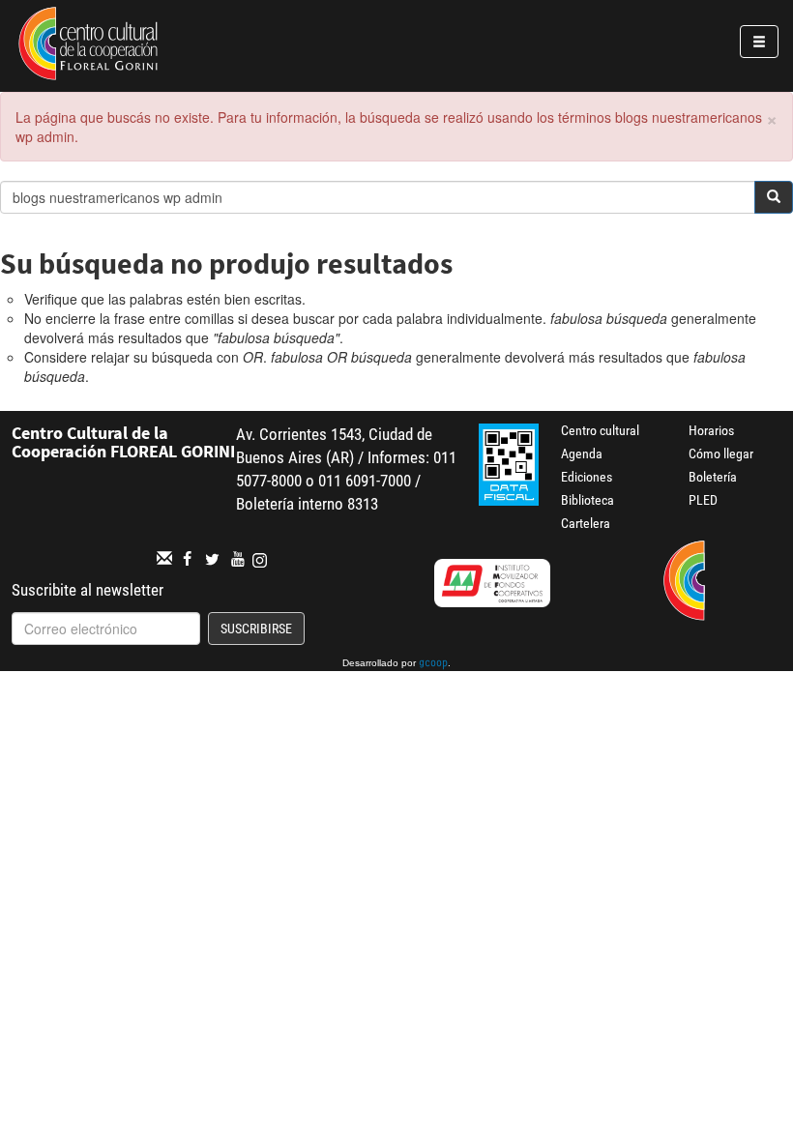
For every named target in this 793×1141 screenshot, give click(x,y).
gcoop (433, 664)
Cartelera (585, 523)
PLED (703, 500)
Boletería (713, 476)
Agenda (581, 453)
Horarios (711, 430)
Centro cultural (600, 430)
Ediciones (586, 476)
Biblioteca (587, 500)
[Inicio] (88, 46)
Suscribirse (256, 628)
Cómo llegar (721, 453)
